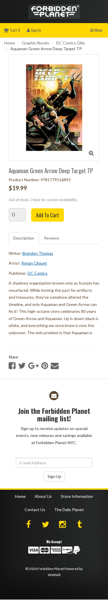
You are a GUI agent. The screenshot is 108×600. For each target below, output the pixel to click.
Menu (98, 30)
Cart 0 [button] (14, 30)
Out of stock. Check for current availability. (43, 199)
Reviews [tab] (51, 237)
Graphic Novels (35, 42)
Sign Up (54, 476)
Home (9, 42)
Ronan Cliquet (34, 263)
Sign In (35, 30)
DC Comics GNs (70, 42)
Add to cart (47, 215)
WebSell (54, 575)
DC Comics (38, 273)
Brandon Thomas (37, 253)
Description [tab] (23, 237)
